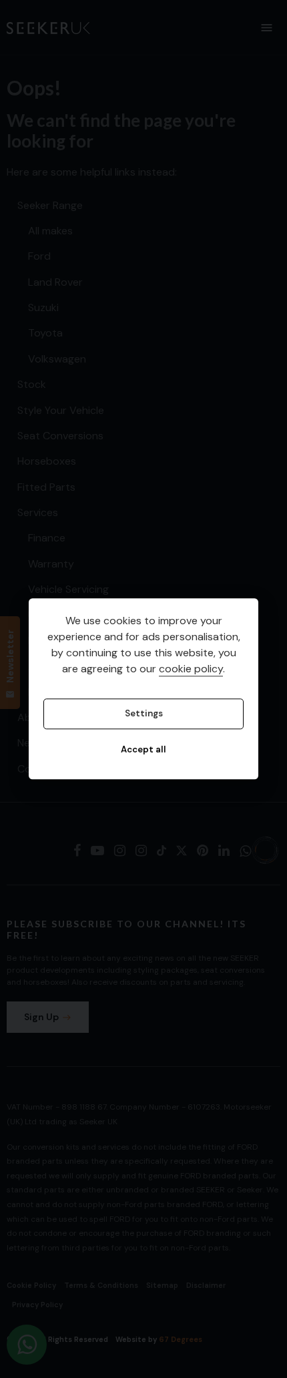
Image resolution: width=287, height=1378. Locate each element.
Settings (144, 714)
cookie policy (191, 669)
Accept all (143, 749)
